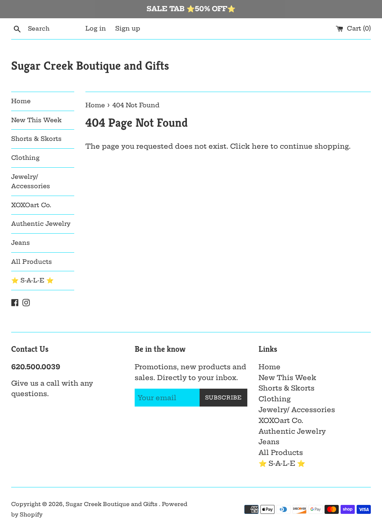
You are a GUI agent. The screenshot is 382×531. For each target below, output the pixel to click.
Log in (95, 28)
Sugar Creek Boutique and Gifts (90, 65)
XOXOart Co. (31, 205)
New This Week (36, 120)
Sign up (127, 28)
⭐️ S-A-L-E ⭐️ (32, 280)
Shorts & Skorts (36, 138)
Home (21, 101)
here (260, 146)
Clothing (25, 157)
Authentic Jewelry (41, 223)
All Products (31, 261)
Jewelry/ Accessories (30, 181)
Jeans (20, 242)
